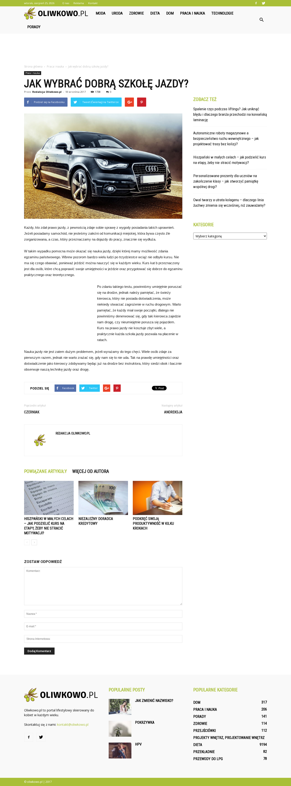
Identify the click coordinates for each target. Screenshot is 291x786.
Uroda (117, 13)
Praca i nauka (192, 13)
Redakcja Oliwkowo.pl (47, 91)
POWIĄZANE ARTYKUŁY (45, 471)
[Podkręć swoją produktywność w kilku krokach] (157, 498)
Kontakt (93, 3)
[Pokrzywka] (120, 729)
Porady (33, 27)
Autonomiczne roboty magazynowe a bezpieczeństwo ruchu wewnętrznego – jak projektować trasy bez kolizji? (226, 138)
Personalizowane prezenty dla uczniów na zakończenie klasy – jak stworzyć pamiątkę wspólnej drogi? (225, 181)
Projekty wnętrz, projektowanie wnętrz (229, 738)
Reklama (78, 3)
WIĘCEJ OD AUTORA (90, 471)
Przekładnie (204, 752)
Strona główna (33, 66)
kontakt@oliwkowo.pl (72, 724)
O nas (65, 3)
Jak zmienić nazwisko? (154, 700)
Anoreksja (173, 412)
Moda (100, 13)
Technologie (222, 13)
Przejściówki (204, 730)
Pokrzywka (144, 722)
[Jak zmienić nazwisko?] (120, 707)
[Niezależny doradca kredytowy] (103, 498)
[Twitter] (263, 3)
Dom (170, 13)
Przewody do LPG (208, 759)
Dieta (155, 13)
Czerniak (31, 412)
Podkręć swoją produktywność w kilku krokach (153, 523)
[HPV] (120, 750)
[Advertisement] (145, 49)
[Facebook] (256, 3)
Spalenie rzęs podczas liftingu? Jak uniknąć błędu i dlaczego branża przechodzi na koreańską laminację (230, 114)
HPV (138, 744)
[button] (261, 20)
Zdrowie (136, 13)
